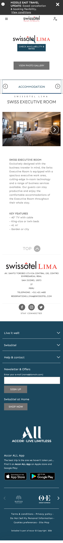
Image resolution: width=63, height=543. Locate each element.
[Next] (57, 86)
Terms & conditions (22, 514)
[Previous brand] (4, 498)
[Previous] (5, 86)
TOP (27, 248)
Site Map (44, 522)
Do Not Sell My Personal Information (31, 518)
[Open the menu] (6, 19)
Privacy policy (44, 514)
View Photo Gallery (31, 65)
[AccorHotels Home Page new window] (31, 446)
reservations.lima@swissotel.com (31, 296)
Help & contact (14, 357)
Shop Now (16, 406)
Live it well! (11, 333)
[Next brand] (58, 498)
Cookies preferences (25, 522)
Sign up (18, 390)
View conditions (21, 12)
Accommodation (31, 87)
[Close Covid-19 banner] (57, 4)
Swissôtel (10, 345)
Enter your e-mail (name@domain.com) (23, 374)
